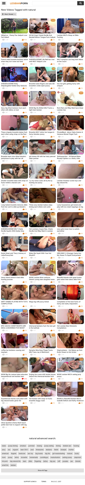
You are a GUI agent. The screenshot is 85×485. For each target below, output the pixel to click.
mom (4, 457)
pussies (65, 461)
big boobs (39, 453)
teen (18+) (24, 450)
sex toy (30, 453)
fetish (56, 450)
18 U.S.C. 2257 (56, 481)
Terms (43, 481)
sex (71, 461)
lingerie (13, 453)
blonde (77, 461)
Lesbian (19, 3)
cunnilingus (44, 457)
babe (4, 446)
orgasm (15, 450)
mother (71, 450)
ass (9, 450)
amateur (23, 446)
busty (77, 453)
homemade (34, 457)
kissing (39, 446)
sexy (3, 450)
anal (32, 450)
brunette (24, 457)
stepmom (77, 457)
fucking (76, 446)
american (5, 453)
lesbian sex (67, 446)
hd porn (5, 461)
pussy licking (13, 446)
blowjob (63, 450)
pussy (10, 457)
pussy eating (49, 446)
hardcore (22, 453)
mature (69, 453)
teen (24, 461)
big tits (47, 453)
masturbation (55, 457)
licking (58, 446)
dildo (30, 461)
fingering (38, 461)
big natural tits (15, 461)
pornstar (31, 446)
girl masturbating (58, 453)
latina (17, 457)
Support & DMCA (30, 481)
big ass (52, 461)
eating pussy (67, 457)
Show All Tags (42, 470)
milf (59, 461)
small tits (5, 465)
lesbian (13, 465)
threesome (39, 450)
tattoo (45, 461)
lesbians (49, 450)
